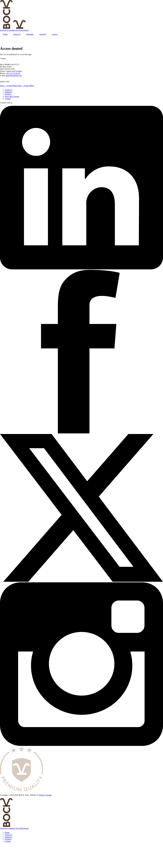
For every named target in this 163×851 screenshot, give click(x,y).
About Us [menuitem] (17, 34)
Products (8, 94)
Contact (8, 99)
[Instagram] (81, 745)
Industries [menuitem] (30, 34)
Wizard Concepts (45, 795)
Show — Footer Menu (8, 86)
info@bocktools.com (14, 75)
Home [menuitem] (5, 34)
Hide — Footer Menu (26, 86)
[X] (81, 581)
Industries (8, 92)
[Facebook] (81, 433)
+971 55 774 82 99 (13, 73)
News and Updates (12, 96)
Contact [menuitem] (55, 34)
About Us (8, 90)
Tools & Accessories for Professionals (14, 30)
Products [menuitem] (42, 34)
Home (7, 832)
